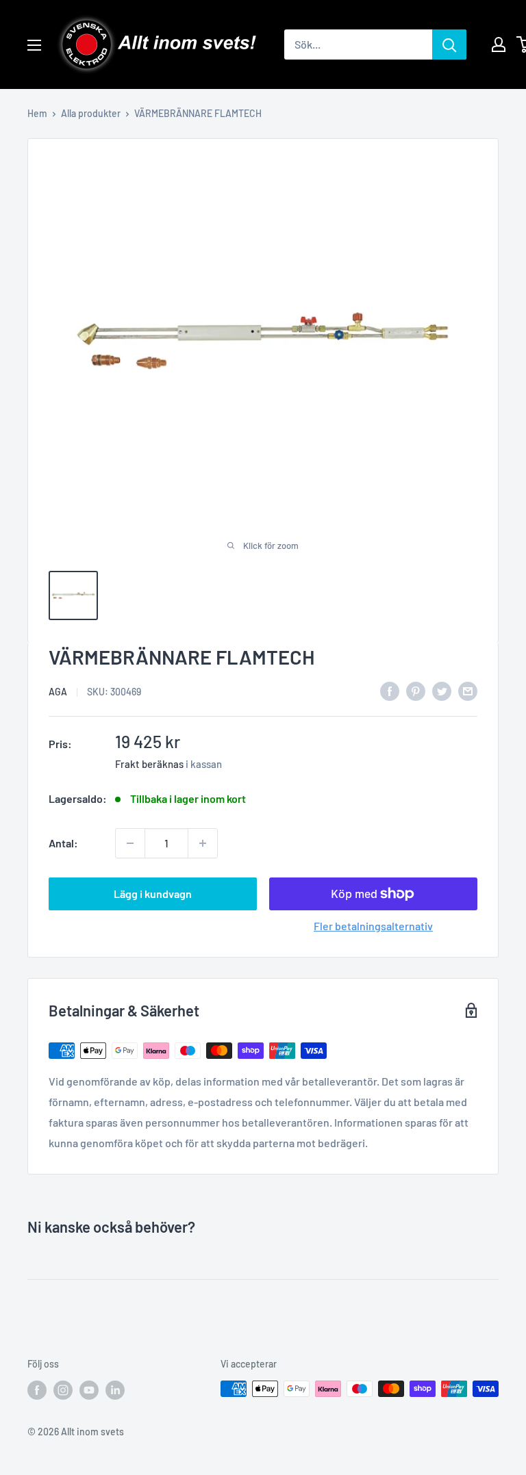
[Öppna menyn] (34, 45)
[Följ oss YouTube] (89, 1390)
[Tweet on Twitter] (441, 690)
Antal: (63, 842)
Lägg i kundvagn (153, 893)
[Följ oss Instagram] (63, 1390)
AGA (58, 691)
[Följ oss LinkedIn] (115, 1390)
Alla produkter (91, 113)
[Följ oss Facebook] (37, 1390)
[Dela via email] (467, 690)
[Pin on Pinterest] (415, 690)
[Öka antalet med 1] (202, 843)
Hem (37, 113)
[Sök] (449, 44)
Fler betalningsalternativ (373, 925)
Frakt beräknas (149, 764)
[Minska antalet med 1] (130, 843)
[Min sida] (498, 44)
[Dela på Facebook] (389, 690)
